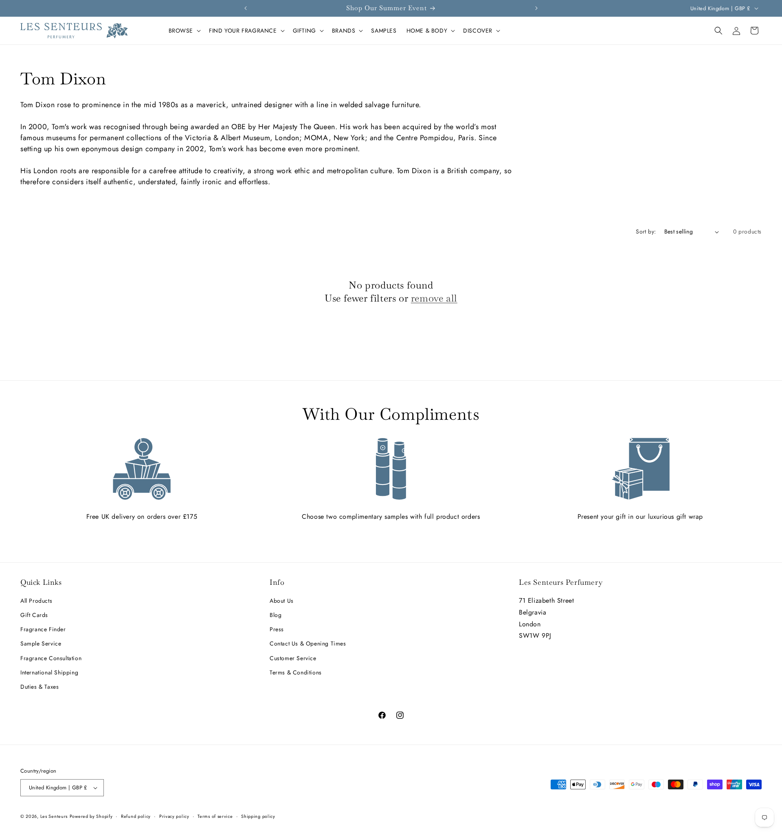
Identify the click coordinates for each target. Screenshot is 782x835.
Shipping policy (258, 816)
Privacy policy (174, 816)
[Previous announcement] (246, 8)
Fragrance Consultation (50, 658)
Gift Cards (34, 615)
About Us (282, 601)
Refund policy (136, 816)
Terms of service (215, 816)
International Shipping (49, 672)
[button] (184, 30)
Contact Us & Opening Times (308, 643)
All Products (36, 601)
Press (277, 629)
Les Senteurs (54, 816)
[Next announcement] (536, 8)
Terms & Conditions (296, 672)
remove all (434, 298)
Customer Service (293, 658)
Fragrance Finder (43, 629)
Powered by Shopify (91, 816)
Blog (275, 615)
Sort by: (646, 231)
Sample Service (40, 643)
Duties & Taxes (39, 687)
